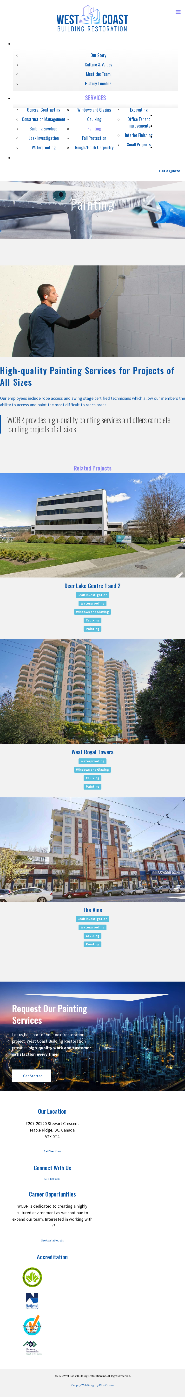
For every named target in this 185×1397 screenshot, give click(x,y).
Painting (92, 629)
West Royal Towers (92, 751)
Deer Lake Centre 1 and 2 (92, 585)
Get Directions (52, 1151)
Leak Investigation (92, 595)
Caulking (92, 620)
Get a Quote (169, 170)
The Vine (92, 909)
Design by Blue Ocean (100, 1385)
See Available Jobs (52, 1240)
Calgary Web (78, 1385)
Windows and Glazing (92, 612)
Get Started (32, 1075)
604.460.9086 (52, 1179)
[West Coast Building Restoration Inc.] (92, 30)
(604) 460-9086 (140, 170)
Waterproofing (93, 603)
